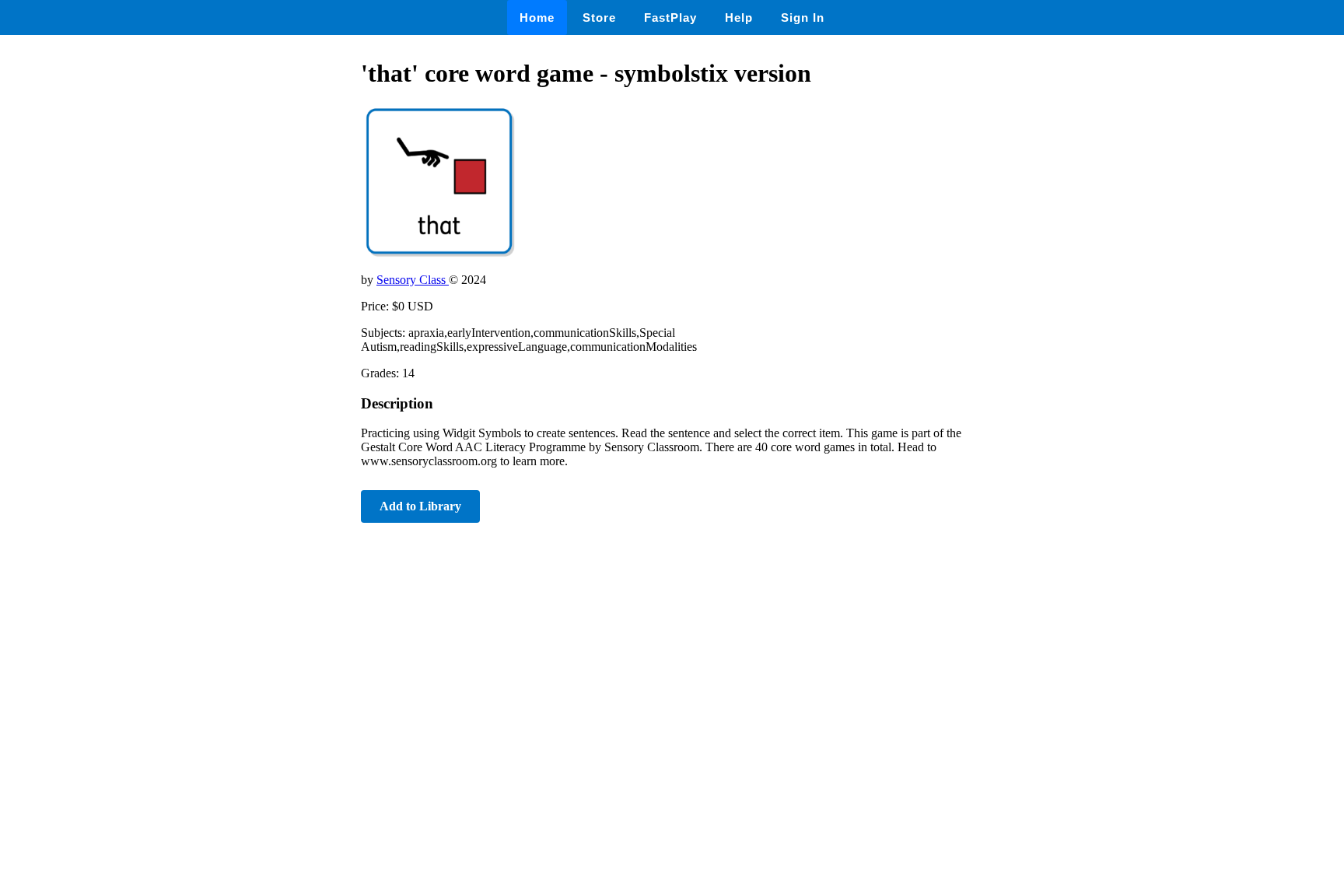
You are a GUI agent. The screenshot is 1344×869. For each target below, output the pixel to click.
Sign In (802, 17)
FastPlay (670, 17)
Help (739, 17)
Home (537, 17)
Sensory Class (412, 279)
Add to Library (420, 506)
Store (599, 17)
